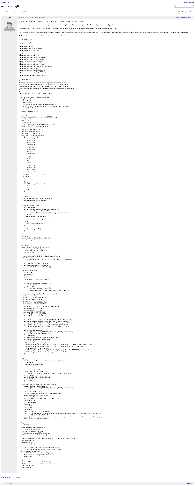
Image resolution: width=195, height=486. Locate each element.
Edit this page (189, 483)
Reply (178, 17)
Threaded (23, 12)
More (189, 17)
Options (189, 11)
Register (191, 2)
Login (186, 2)
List (14, 12)
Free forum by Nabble (8, 483)
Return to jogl (6, 477)
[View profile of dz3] (9, 29)
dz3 (9, 17)
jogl (8, 2)
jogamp (3, 2)
